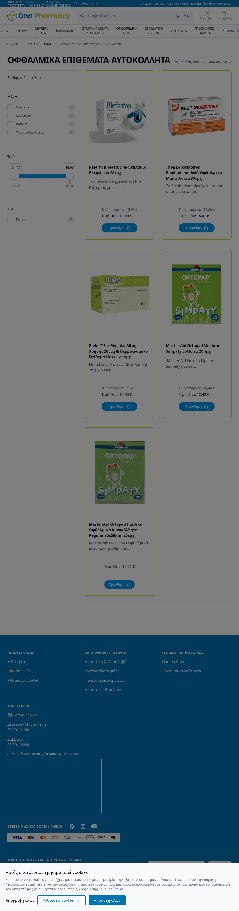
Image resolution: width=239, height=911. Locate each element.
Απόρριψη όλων (20, 900)
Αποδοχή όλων (107, 900)
